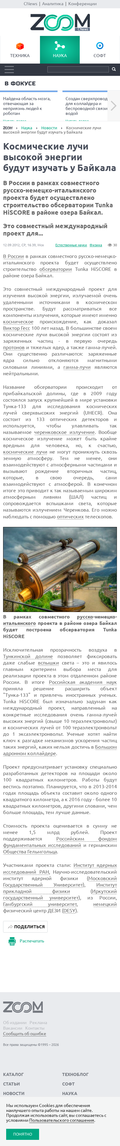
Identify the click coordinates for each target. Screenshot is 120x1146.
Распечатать (32, 940)
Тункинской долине (28, 656)
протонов (14, 347)
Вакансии (12, 1028)
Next (113, 106)
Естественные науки (71, 245)
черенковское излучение (64, 432)
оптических (70, 516)
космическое (18, 321)
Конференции (82, 3)
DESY (69, 910)
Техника (20, 55)
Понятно (22, 1134)
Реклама (38, 1022)
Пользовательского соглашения (61, 1120)
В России (13, 256)
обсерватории (55, 269)
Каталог (13, 1074)
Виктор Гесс (16, 328)
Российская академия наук (83, 682)
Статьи (11, 1084)
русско (85, 616)
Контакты (35, 1028)
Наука (60, 55)
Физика (96, 245)
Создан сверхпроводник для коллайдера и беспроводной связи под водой (91, 109)
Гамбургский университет (40, 904)
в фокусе (20, 83)
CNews (30, 3)
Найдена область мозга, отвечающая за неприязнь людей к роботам (26, 109)
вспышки (48, 662)
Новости (49, 128)
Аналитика (52, 3)
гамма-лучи (77, 367)
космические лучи (25, 451)
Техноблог (75, 1074)
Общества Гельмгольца (30, 851)
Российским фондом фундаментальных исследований (60, 842)
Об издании (14, 1022)
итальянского (19, 623)
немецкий (105, 904)
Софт (100, 55)
